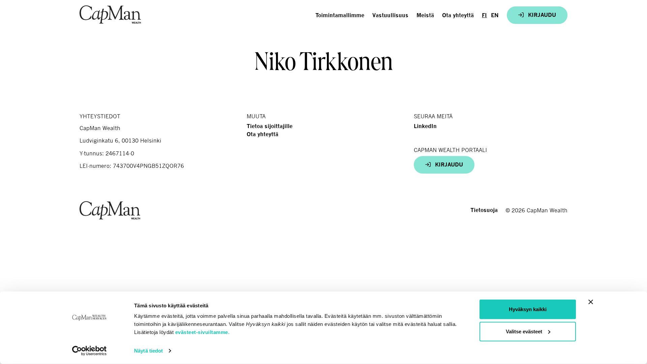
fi (484, 15)
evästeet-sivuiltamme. (202, 332)
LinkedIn (425, 126)
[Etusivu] (110, 14)
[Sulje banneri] (590, 302)
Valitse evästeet (524, 331)
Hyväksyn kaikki (528, 309)
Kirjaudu (541, 15)
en (495, 15)
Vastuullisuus (390, 15)
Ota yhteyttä (458, 15)
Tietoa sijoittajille (269, 126)
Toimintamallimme (339, 15)
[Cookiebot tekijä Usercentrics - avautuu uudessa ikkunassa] (89, 351)
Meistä (425, 15)
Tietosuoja (484, 210)
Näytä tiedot (148, 351)
